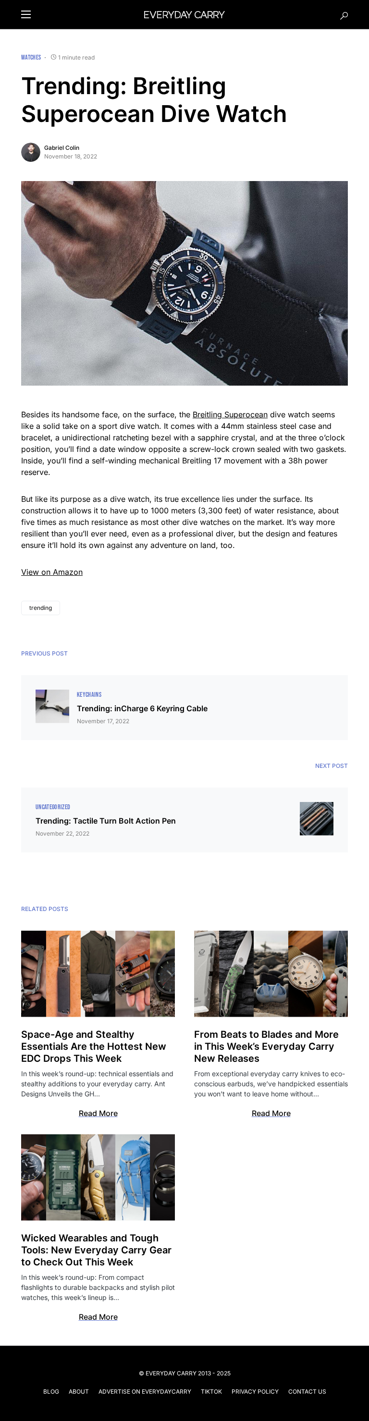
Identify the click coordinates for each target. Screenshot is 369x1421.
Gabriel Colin (61, 147)
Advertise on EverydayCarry (144, 1391)
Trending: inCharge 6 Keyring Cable (142, 708)
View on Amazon (52, 572)
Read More (98, 1113)
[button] (26, 14)
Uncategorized (53, 807)
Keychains (89, 695)
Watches (31, 57)
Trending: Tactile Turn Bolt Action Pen (106, 821)
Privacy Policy (255, 1391)
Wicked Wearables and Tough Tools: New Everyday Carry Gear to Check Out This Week (96, 1250)
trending (40, 607)
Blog (51, 1391)
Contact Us (307, 1391)
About (79, 1391)
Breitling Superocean (230, 414)
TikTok (211, 1391)
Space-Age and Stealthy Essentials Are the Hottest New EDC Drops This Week (93, 1046)
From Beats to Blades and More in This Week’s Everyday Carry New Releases (266, 1046)
